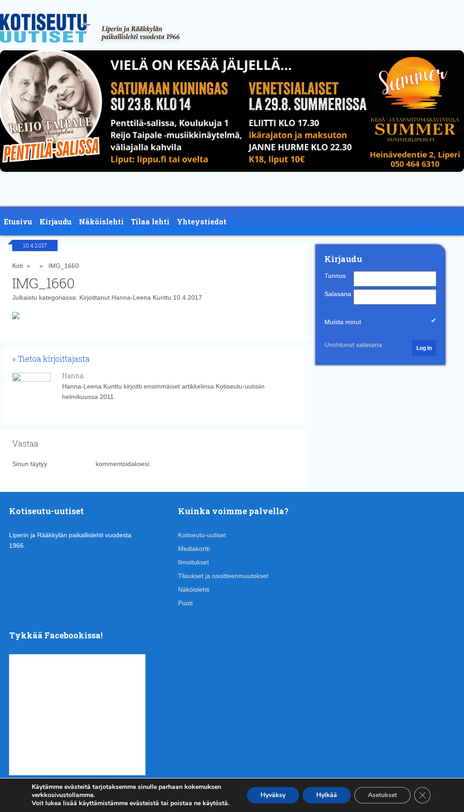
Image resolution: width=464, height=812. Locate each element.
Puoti (185, 603)
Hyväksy (273, 795)
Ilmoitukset (193, 562)
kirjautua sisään (71, 463)
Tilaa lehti (150, 221)
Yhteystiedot (202, 221)
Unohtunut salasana (353, 344)
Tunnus (335, 275)
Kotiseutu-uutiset (202, 535)
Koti (17, 265)
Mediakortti (194, 548)
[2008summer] (232, 174)
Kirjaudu (55, 221)
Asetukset (382, 795)
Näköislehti (101, 221)
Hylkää (326, 795)
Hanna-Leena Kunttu (141, 297)
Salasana (337, 293)
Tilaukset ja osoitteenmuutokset (223, 575)
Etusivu (18, 221)
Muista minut (342, 322)
